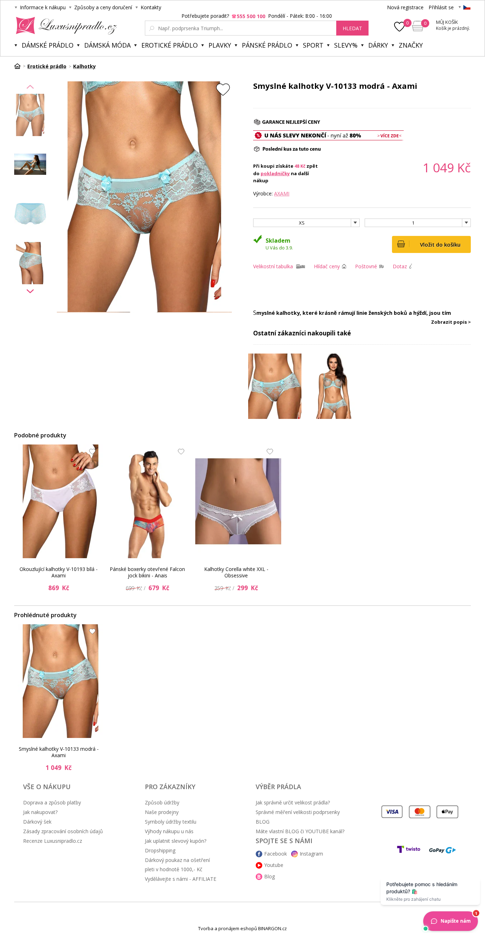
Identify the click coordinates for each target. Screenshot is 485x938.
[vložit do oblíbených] (223, 89)
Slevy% (346, 45)
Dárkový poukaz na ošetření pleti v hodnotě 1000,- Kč (177, 865)
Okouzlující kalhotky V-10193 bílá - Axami (59, 572)
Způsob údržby (162, 802)
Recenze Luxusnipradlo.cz (52, 840)
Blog (269, 876)
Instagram (311, 853)
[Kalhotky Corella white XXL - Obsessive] (238, 501)
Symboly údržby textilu (170, 821)
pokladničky (275, 173)
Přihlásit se (441, 7)
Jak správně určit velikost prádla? (293, 802)
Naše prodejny (162, 812)
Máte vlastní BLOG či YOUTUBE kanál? (300, 831)
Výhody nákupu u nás (169, 831)
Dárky (378, 45)
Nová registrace (405, 7)
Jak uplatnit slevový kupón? (175, 840)
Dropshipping (160, 850)
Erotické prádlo (169, 45)
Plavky (219, 45)
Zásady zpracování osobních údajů (63, 831)
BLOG (262, 821)
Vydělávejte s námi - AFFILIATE (180, 878)
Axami (281, 193)
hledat (352, 28)
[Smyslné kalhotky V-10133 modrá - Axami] (61, 681)
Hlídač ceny (327, 266)
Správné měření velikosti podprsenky (298, 812)
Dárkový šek (37, 821)
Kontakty (151, 7)
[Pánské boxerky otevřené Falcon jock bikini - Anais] (149, 501)
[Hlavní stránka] (20, 66)
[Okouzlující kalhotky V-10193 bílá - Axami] (61, 501)
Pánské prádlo (267, 45)
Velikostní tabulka (273, 266)
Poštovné (366, 266)
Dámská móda (107, 45)
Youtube (273, 865)
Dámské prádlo (47, 45)
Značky (411, 45)
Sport (313, 45)
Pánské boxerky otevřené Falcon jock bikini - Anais (147, 572)
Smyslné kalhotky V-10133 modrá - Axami (59, 752)
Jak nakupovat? (40, 812)
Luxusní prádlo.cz (64, 25)
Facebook (275, 853)
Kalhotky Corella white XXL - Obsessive (236, 572)
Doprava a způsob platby (52, 802)
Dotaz (400, 266)
